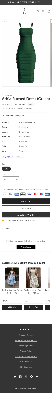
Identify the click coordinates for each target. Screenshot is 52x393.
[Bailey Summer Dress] (12, 277)
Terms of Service (26, 335)
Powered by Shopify (32, 388)
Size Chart (19, 156)
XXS (6, 169)
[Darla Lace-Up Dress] (34, 277)
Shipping (13, 108)
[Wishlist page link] (37, 11)
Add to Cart (12, 307)
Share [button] (7, 229)
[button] (3, 11)
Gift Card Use (26, 367)
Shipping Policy (26, 345)
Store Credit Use (26, 361)
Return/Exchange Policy (26, 340)
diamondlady (23, 388)
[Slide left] (20, 90)
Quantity (5, 174)
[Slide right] (31, 90)
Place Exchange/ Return (26, 356)
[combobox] (12, 301)
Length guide (7, 156)
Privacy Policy (26, 351)
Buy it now (26, 208)
